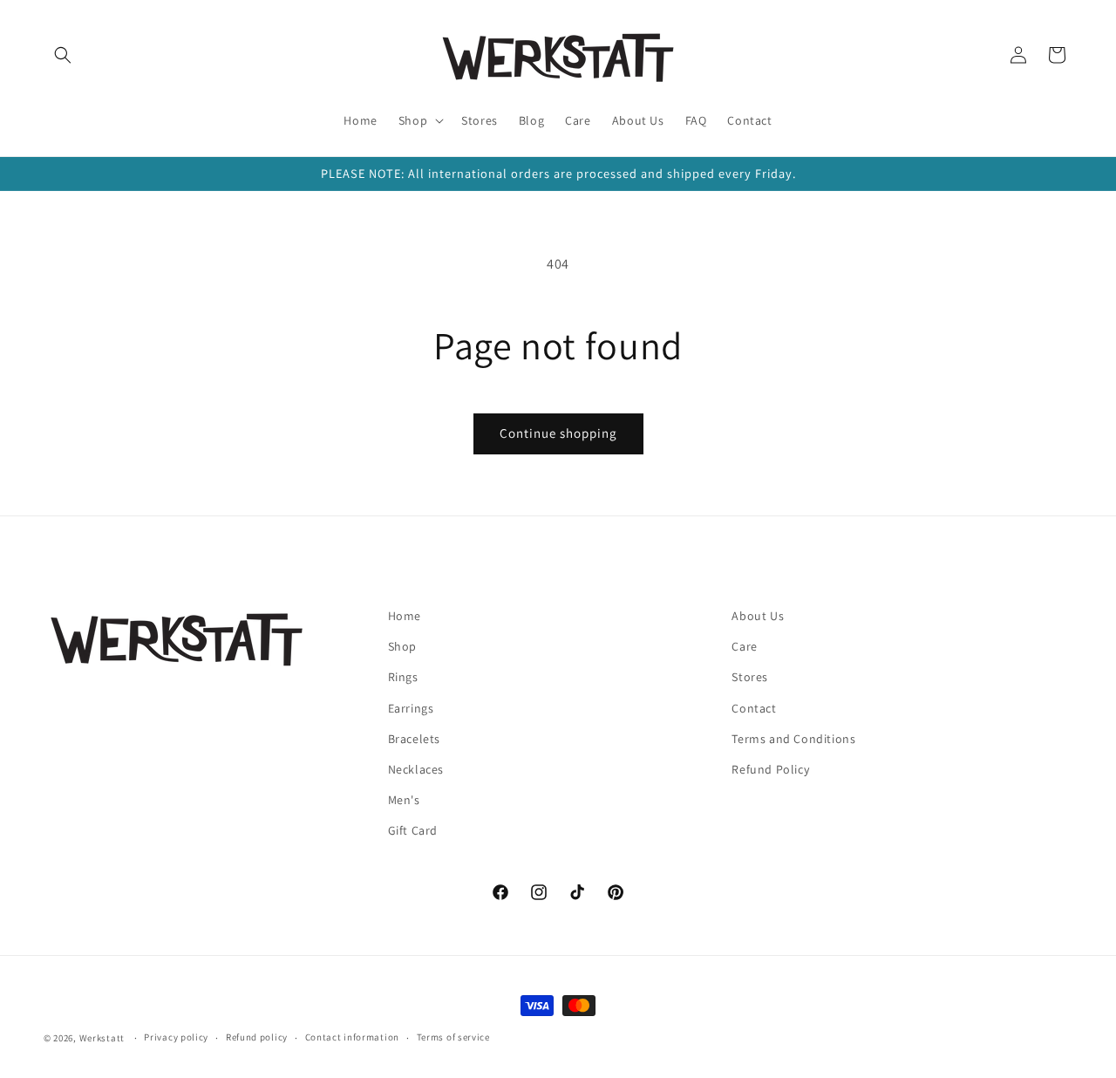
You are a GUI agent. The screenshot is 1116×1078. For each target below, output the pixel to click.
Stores (750, 677)
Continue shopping (558, 433)
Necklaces (416, 769)
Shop (402, 646)
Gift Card (413, 830)
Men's (404, 800)
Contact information (352, 1037)
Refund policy (257, 1037)
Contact (754, 708)
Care (744, 646)
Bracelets (414, 739)
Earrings (411, 708)
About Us (758, 616)
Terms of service (453, 1037)
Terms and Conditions (793, 739)
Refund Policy (770, 769)
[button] (63, 55)
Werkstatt (102, 1038)
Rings (403, 677)
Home (404, 616)
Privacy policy (176, 1037)
